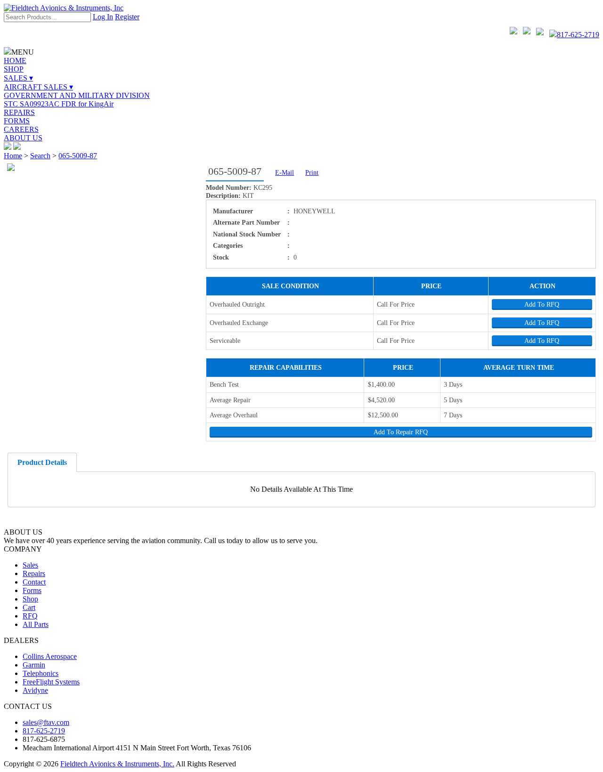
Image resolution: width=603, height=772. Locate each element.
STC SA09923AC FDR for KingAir (59, 104)
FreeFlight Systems (51, 682)
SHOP (14, 69)
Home (13, 156)
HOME (15, 61)
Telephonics (40, 673)
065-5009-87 (77, 156)
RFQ (30, 616)
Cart (29, 607)
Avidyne (35, 690)
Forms (32, 590)
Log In (103, 17)
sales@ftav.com (46, 722)
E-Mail (284, 172)
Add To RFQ (541, 304)
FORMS (17, 121)
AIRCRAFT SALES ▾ (38, 87)
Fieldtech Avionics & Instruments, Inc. (117, 764)
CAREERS (21, 129)
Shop (30, 599)
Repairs (34, 573)
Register (127, 17)
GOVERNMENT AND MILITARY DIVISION (77, 95)
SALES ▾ (18, 78)
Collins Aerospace (50, 656)
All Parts (36, 624)
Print (311, 172)
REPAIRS (19, 112)
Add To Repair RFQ (401, 432)
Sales (30, 565)
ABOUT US (23, 138)
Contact (34, 582)
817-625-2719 (578, 35)
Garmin (34, 665)
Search (40, 156)
